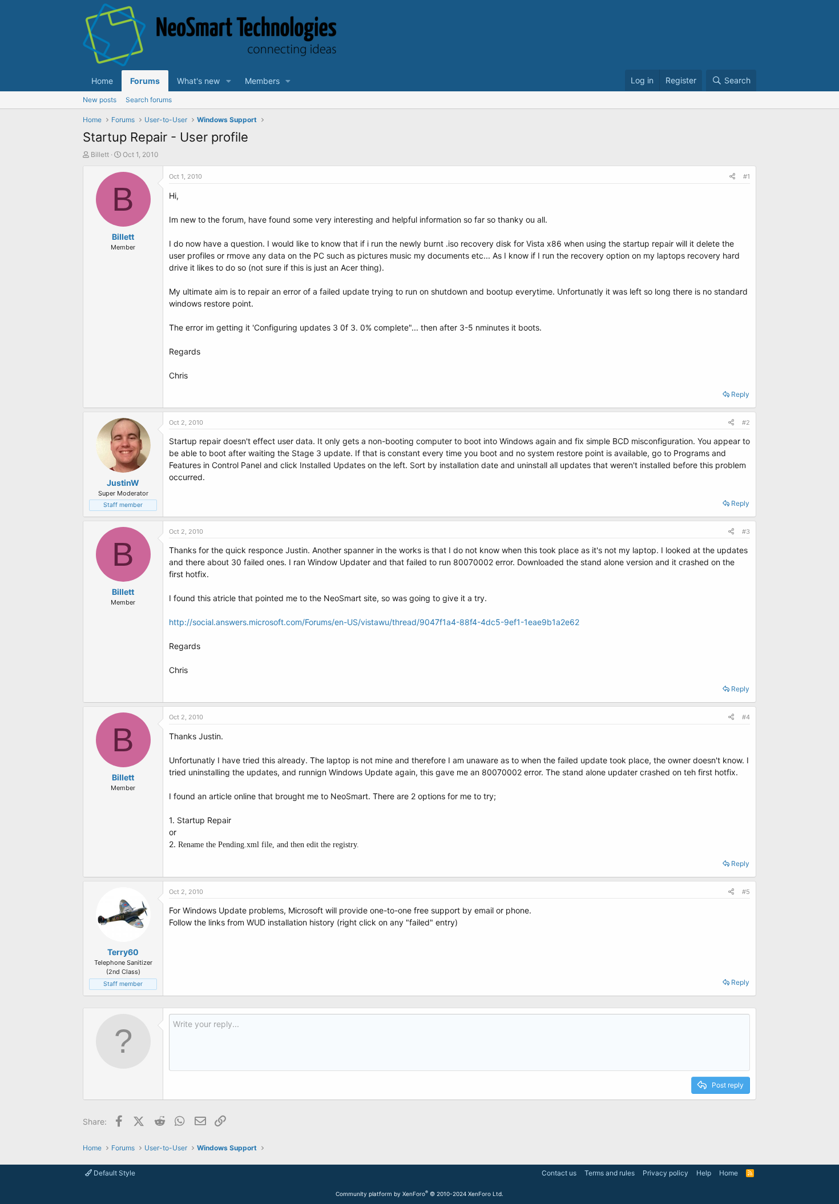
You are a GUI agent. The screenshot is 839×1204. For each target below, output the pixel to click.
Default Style (113, 1173)
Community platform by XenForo (419, 1193)
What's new (198, 81)
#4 (746, 717)
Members (262, 81)
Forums (145, 81)
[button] (228, 80)
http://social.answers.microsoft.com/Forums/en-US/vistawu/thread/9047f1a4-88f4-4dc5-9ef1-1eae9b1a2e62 (374, 622)
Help (703, 1173)
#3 (746, 531)
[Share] (732, 176)
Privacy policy (665, 1173)
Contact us (559, 1173)
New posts (99, 99)
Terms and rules (609, 1173)
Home (102, 81)
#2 (746, 422)
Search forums (149, 99)
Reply (740, 394)
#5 (746, 892)
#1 (746, 176)
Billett (100, 154)
